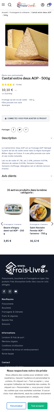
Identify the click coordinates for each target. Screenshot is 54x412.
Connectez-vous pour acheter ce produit (26, 118)
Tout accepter (37, 406)
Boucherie (6, 308)
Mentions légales (10, 341)
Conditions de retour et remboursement (20, 350)
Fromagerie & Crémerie (12, 312)
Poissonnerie (7, 304)
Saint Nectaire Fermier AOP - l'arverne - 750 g (38, 230)
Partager (13, 129)
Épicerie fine (7, 320)
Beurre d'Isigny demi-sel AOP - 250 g (14, 230)
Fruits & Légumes (10, 316)
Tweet (19, 129)
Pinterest (26, 129)
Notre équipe (8, 354)
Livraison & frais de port (13, 337)
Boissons (6, 324)
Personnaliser (16, 406)
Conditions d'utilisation (12, 346)
